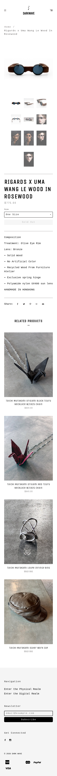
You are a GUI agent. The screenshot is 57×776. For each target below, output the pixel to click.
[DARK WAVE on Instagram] (10, 740)
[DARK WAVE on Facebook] (5, 740)
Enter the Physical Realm (22, 689)
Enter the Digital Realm (21, 693)
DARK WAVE (17, 754)
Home (7, 27)
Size (6, 209)
